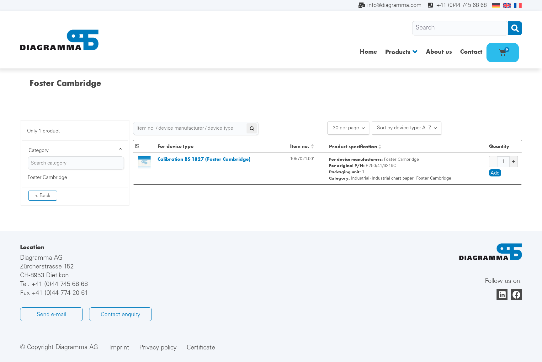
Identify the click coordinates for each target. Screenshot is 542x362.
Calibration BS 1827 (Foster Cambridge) (204, 159)
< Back (42, 195)
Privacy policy (158, 348)
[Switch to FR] (518, 6)
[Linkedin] (502, 294)
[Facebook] (516, 294)
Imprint (119, 348)
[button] (401, 51)
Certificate (201, 348)
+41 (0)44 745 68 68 (59, 285)
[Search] (460, 28)
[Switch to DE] (496, 6)
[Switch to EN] (507, 6)
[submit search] (515, 28)
